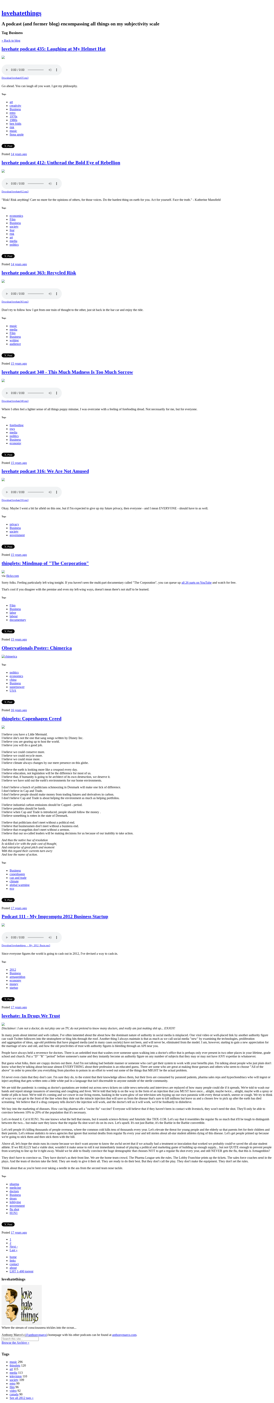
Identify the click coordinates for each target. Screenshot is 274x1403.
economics (16, 215)
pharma (14, 1184)
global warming (19, 885)
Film (12, 219)
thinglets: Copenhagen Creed (31, 718)
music (13, 131)
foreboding (16, 425)
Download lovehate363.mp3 (15, 301)
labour (14, 616)
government (17, 535)
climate (14, 881)
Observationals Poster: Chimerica (37, 648)
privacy (14, 524)
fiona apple (17, 134)
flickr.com (12, 575)
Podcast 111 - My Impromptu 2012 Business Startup (55, 916)
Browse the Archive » (15, 1342)
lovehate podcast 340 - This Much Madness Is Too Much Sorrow (67, 372)
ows (12, 428)
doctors (14, 1191)
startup (14, 987)
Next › (14, 1246)
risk (12, 127)
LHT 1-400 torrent (21, 1271)
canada (14, 1394)
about (13, 1267)
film (12, 1387)
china (13, 679)
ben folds (15, 123)
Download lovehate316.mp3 (15, 500)
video (13, 1390)
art (11, 102)
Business (15, 109)
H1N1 (14, 1213)
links (13, 1260)
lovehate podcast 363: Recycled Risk (39, 272)
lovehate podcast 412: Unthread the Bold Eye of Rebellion (61, 162)
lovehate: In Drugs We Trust (31, 1015)
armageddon (17, 977)
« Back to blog (11, 40)
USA (13, 690)
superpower (17, 687)
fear (12, 230)
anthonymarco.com (124, 1335)
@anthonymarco (36, 1335)
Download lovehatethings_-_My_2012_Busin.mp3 (26, 945)
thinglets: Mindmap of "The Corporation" (45, 563)
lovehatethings (21, 13)
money (14, 984)
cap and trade (18, 877)
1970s (13, 116)
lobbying (15, 1202)
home (13, 1257)
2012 (13, 969)
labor (13, 612)
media (13, 241)
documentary (18, 620)
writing (14, 340)
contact (14, 1264)
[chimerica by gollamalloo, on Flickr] (9, 656)
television (16, 1376)
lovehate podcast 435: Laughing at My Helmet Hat (54, 48)
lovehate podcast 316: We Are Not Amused (45, 471)
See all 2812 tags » (21, 1398)
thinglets (15, 1365)
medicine (15, 1187)
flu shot (14, 1209)
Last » (13, 1250)
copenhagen (17, 874)
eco (12, 888)
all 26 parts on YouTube (197, 582)
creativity (15, 105)
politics (14, 244)
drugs (13, 1198)
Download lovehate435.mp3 (15, 77)
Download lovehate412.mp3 (15, 191)
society (14, 226)
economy (15, 443)
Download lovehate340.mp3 (15, 401)
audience (15, 344)
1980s (13, 120)
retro (12, 113)
